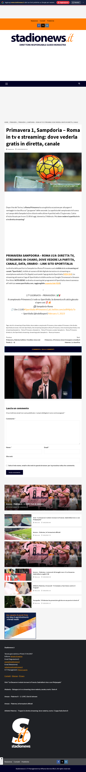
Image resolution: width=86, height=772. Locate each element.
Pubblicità (50, 21)
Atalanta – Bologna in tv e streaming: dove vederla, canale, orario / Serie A (31, 689)
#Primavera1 (42, 309)
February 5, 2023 (56, 313)
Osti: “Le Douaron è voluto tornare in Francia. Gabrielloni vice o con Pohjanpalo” (33, 682)
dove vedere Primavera (61, 325)
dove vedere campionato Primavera (42, 325)
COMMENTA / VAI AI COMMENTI (43, 349)
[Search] (79, 83)
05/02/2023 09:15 (22, 149)
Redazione (34, 21)
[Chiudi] (83, 2)
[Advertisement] (43, 64)
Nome (9, 447)
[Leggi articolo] (18, 520)
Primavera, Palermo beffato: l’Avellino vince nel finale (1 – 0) (23, 339)
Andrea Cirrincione (12, 564)
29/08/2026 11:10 (47, 603)
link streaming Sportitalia (69, 328)
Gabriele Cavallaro (12, 507)
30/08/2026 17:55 (47, 535)
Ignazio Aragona (16, 656)
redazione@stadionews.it (14, 667)
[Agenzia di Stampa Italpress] (20, 625)
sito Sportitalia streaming (21, 332)
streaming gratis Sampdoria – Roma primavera (45, 332)
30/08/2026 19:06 (47, 522)
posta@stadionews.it (12, 662)
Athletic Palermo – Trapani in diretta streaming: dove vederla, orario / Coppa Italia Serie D (36, 711)
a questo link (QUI (52, 283)
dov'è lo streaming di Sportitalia (20, 325)
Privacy (21, 676)
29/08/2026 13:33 (47, 590)
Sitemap (15, 676)
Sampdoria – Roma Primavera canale (45, 330)
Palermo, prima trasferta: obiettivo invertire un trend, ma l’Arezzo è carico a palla (41, 561)
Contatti (42, 21)
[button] (9, 84)
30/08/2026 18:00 (24, 507)
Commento (10, 419)
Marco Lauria (22, 670)
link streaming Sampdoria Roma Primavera (46, 328)
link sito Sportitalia (25, 328)
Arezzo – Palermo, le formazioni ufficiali (46, 532)
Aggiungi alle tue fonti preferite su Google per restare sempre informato (36, 2)
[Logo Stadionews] (21, 733)
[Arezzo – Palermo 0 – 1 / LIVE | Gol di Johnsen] (43, 497)
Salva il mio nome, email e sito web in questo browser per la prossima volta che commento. (41, 465)
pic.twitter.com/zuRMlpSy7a (61, 309)
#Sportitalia (29, 309)
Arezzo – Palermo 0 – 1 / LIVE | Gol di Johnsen (25, 504)
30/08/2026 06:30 (24, 564)
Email (46, 447)
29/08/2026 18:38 (47, 577)
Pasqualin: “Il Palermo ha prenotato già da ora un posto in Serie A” (56, 600)
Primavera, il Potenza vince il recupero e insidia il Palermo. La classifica (62, 339)
